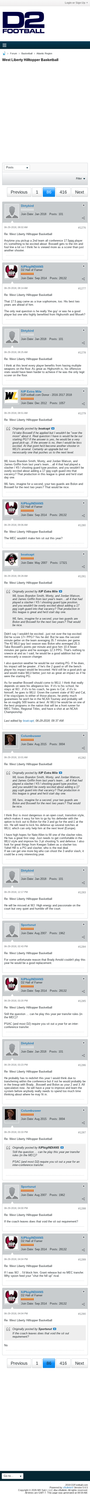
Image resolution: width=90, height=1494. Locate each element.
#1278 (82, 352)
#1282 (82, 757)
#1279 (82, 413)
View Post (52, 428)
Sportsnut (28, 925)
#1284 (82, 946)
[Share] (83, 218)
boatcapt (27, 554)
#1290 (82, 1313)
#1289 (82, 1259)
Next (79, 192)
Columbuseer (31, 736)
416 (63, 192)
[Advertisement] (45, 108)
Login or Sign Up (75, 2)
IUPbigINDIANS (32, 266)
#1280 (82, 525)
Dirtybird (27, 205)
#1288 (82, 1208)
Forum (13, 53)
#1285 (82, 1001)
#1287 (82, 1132)
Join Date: (27, 214)
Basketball (26, 53)
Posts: (53, 214)
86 (49, 192)
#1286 (82, 1065)
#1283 (82, 892)
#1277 (82, 288)
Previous (19, 192)
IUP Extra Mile (31, 391)
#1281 (82, 576)
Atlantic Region (44, 53)
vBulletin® (68, 1487)
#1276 (82, 227)
